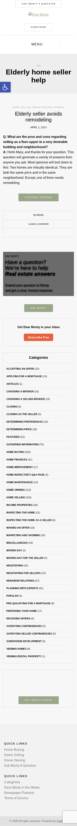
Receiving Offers (18, 618)
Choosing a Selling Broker (25, 399)
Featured (13, 437)
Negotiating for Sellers (23, 573)
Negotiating (14, 565)
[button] (5, 87)
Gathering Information (22, 444)
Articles (12, 384)
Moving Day (14, 550)
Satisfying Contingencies (24, 626)
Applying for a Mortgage (24, 376)
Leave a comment (38, 224)
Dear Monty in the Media (22, 787)
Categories (12, 782)
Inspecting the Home (20, 512)
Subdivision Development (24, 641)
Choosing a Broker (20, 391)
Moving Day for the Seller (25, 558)
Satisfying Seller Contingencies (29, 633)
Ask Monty (39, 308)
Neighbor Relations (20, 580)
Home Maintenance (19, 482)
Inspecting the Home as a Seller (29, 520)
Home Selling (22, 107)
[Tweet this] (35, 233)
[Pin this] (47, 233)
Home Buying (15, 452)
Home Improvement (19, 467)
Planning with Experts (22, 588)
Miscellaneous (17, 542)
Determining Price (19, 429)
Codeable (62, 821)
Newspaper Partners (19, 792)
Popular (12, 595)
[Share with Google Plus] (41, 233)
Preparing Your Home (21, 611)
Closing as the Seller (21, 414)
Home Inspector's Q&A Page (25, 474)
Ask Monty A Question (38, 4)
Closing (11, 406)
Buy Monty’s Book (38, 700)
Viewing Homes (16, 648)
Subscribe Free (38, 337)
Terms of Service (16, 798)
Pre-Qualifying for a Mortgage (28, 603)
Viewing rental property (23, 656)
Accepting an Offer (20, 368)
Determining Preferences (24, 421)
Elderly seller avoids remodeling (38, 117)
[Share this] (29, 233)
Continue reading (38, 197)
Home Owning (15, 489)
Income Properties (19, 505)
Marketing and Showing (48, 107)
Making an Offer (18, 527)
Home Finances (16, 459)
